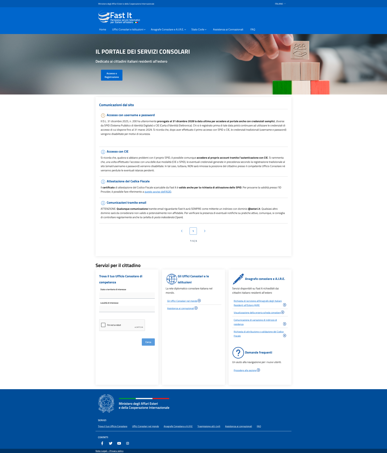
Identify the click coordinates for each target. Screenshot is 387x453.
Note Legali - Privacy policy (110, 451)
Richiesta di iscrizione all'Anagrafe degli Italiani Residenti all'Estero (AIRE (258, 303)
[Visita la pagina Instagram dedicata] (127, 443)
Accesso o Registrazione (112, 75)
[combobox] (127, 295)
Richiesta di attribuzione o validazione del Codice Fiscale (259, 334)
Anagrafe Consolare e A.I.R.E (178, 426)
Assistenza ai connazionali (180, 308)
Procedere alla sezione (245, 370)
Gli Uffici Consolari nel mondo (182, 301)
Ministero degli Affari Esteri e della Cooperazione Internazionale (126, 3)
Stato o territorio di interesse (113, 289)
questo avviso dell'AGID (158, 192)
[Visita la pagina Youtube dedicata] (119, 443)
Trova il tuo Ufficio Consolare (112, 426)
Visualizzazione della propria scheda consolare (257, 312)
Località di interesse (109, 302)
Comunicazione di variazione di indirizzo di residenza (255, 322)
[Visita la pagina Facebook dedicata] (102, 443)
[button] (281, 3)
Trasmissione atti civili (208, 426)
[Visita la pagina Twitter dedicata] (110, 443)
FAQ (259, 426)
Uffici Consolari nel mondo (145, 426)
